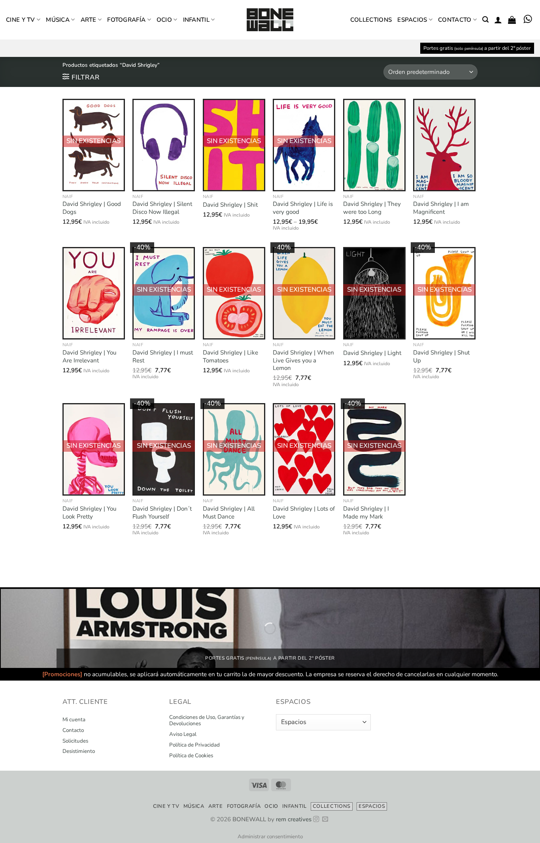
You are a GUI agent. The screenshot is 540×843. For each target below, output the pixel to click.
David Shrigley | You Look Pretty (89, 513)
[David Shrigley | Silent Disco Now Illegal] (163, 145)
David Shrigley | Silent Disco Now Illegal (162, 208)
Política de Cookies (191, 755)
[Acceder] (498, 19)
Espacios (412, 20)
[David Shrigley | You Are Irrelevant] (93, 293)
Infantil (196, 20)
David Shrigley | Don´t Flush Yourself (162, 513)
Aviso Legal (182, 734)
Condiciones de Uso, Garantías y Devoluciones (206, 720)
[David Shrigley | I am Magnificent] (444, 145)
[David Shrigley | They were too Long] (374, 145)
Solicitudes (75, 741)
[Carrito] (512, 19)
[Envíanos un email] (325, 819)
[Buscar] (485, 19)
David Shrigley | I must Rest (162, 356)
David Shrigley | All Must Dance (229, 513)
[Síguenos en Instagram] (316, 819)
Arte (88, 20)
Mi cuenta (73, 720)
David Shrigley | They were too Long (372, 208)
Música (58, 20)
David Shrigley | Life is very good (303, 208)
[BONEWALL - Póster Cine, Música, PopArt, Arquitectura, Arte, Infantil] (270, 20)
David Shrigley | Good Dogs (91, 208)
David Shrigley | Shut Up (441, 356)
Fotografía (126, 20)
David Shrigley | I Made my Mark (366, 513)
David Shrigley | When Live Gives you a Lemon (303, 360)
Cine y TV (20, 20)
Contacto (454, 20)
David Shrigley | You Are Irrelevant (89, 356)
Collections (371, 20)
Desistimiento (78, 751)
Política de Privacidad (194, 745)
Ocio (164, 20)
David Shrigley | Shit (230, 205)
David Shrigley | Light (372, 353)
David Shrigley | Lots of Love (304, 513)
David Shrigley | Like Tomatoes (230, 356)
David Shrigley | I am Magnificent (441, 208)
